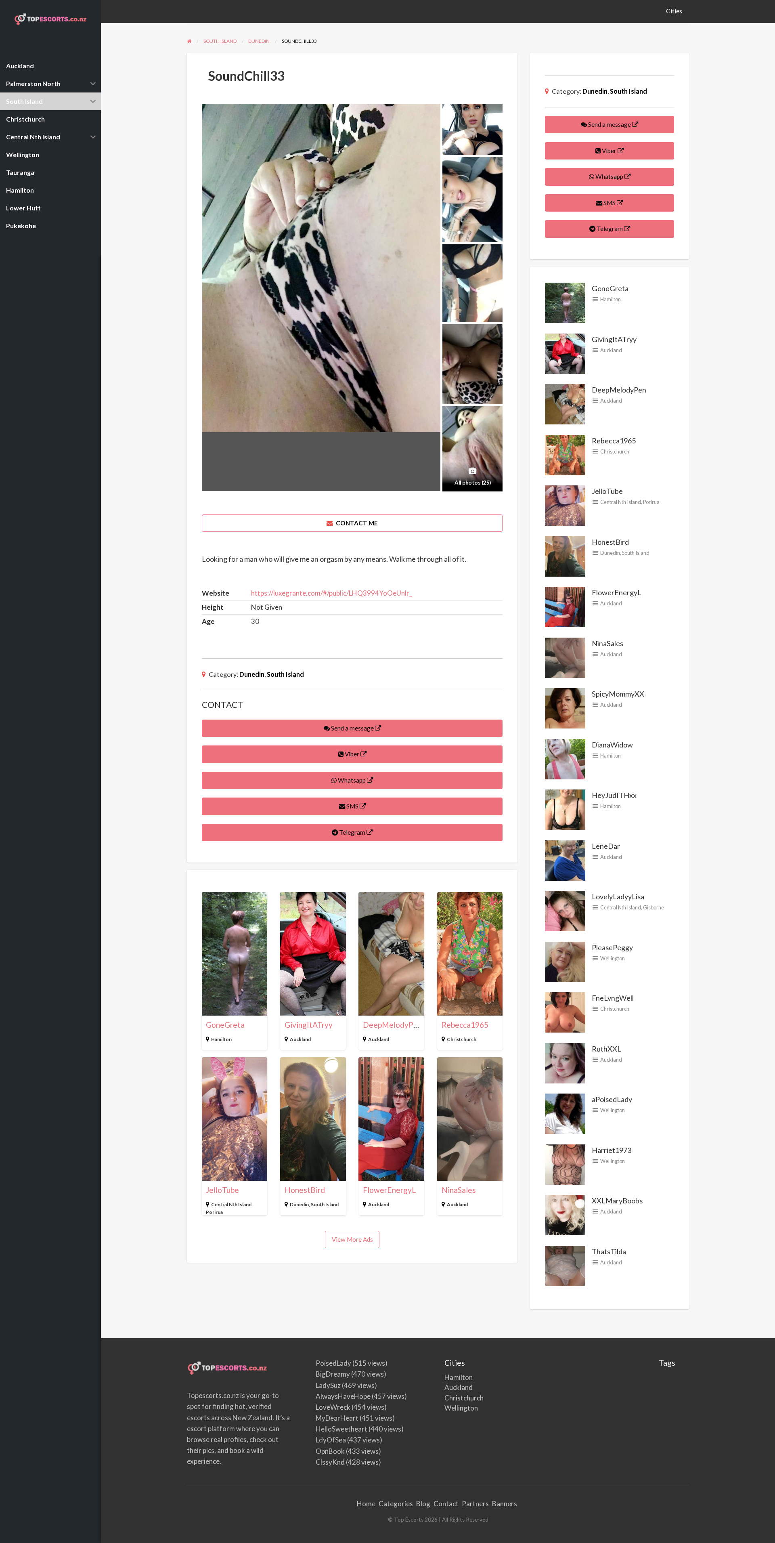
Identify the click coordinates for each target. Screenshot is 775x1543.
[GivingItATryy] (565, 352)
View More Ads (352, 1239)
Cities (674, 11)
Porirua (214, 1212)
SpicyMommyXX (618, 693)
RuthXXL (606, 1048)
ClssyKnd (330, 1462)
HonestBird (305, 1190)
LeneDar (606, 846)
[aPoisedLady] (565, 1112)
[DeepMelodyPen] (565, 403)
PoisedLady (333, 1363)
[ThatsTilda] (565, 1264)
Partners (475, 1503)
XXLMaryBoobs (617, 1200)
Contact (446, 1503)
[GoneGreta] (565, 302)
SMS (352, 806)
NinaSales (459, 1190)
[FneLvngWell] (565, 1011)
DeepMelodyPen (392, 1024)
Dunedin (251, 674)
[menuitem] (674, 11)
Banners (504, 1503)
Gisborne (653, 907)
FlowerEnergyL (389, 1190)
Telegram (352, 832)
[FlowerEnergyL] (565, 606)
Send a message (352, 728)
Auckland (300, 1039)
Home (366, 1503)
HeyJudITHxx (614, 795)
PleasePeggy (612, 947)
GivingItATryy (309, 1024)
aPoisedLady (612, 1099)
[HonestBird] (565, 555)
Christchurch (461, 1039)
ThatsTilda (609, 1251)
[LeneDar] (565, 859)
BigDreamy (333, 1374)
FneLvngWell (613, 997)
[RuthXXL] (565, 1062)
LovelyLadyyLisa (618, 896)
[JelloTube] (565, 504)
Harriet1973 (611, 1150)
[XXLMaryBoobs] (565, 1214)
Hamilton (221, 1039)
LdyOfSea (331, 1440)
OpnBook (330, 1451)
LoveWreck (333, 1407)
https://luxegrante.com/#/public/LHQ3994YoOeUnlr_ (331, 593)
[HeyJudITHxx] (565, 808)
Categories (396, 1503)
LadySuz (328, 1385)
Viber (352, 754)
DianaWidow (612, 744)
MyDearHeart (337, 1418)
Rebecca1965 (465, 1024)
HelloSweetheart (341, 1429)
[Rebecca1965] (565, 453)
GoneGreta (225, 1024)
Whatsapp (352, 780)
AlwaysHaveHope (343, 1396)
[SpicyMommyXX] (565, 707)
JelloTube (222, 1190)
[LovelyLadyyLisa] (565, 910)
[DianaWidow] (565, 758)
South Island (285, 674)
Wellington (612, 958)
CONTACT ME (356, 523)
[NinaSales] (565, 656)
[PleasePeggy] (565, 960)
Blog (423, 1503)
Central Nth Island (231, 1204)
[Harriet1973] (565, 1163)
